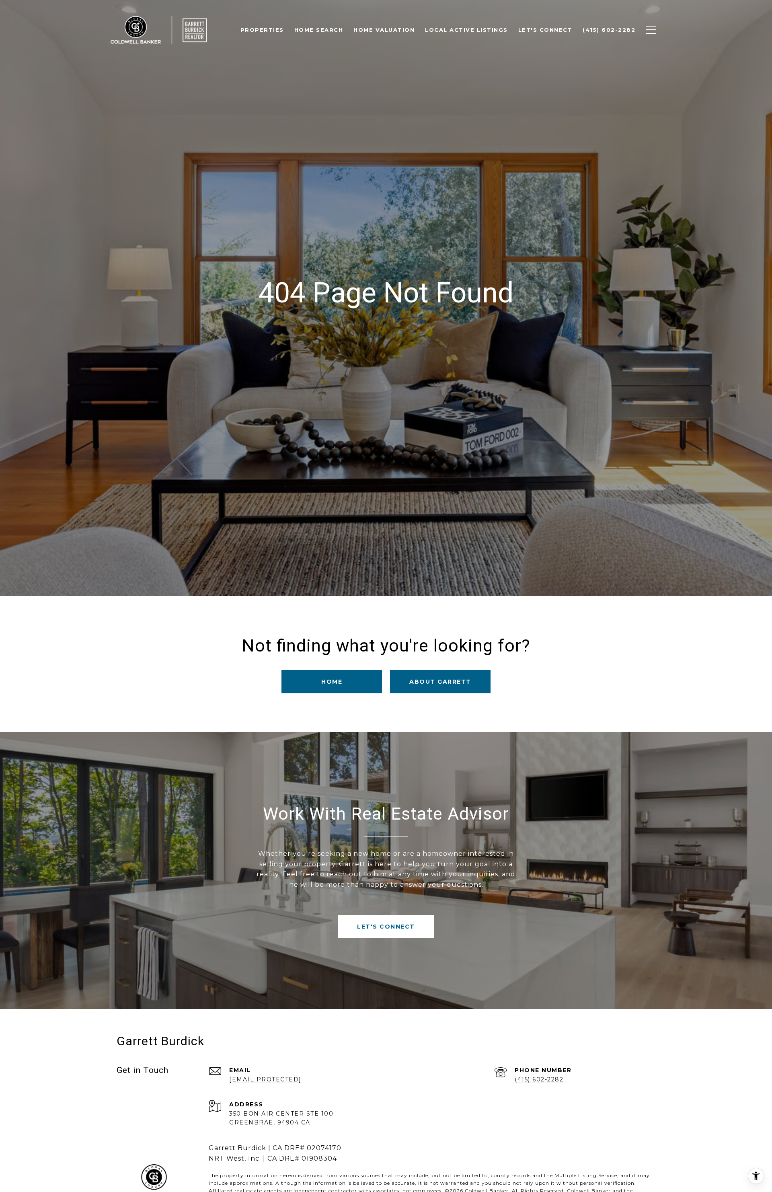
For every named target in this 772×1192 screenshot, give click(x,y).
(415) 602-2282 (539, 1079)
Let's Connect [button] (386, 926)
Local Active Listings (466, 30)
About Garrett (440, 681)
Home (331, 681)
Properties (262, 30)
